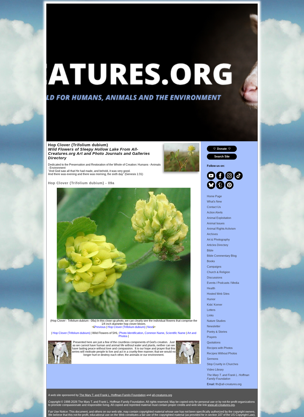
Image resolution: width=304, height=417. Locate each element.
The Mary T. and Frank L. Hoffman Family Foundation (112, 395)
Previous (100, 327)
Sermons (212, 358)
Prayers (212, 337)
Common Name (154, 332)
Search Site (222, 156)
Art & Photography (218, 239)
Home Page (214, 196)
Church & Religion (218, 272)
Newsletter (213, 326)
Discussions (214, 277)
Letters (211, 309)
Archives (212, 234)
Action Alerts (215, 212)
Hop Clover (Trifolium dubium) (126, 327)
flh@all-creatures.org (229, 384)
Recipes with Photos (220, 347)
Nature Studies (216, 320)
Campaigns (214, 266)
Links (210, 315)
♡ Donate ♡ (222, 148)
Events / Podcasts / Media (223, 282)
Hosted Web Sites (218, 293)
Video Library (215, 369)
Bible (210, 250)
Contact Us (214, 207)
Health (211, 288)
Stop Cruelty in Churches (222, 364)
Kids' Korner (214, 304)
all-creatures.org (162, 395)
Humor (211, 299)
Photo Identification (131, 332)
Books (211, 261)
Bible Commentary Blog (222, 255)
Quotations (213, 342)
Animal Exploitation (219, 217)
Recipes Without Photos (222, 353)
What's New (214, 201)
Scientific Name (175, 332)
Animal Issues (215, 223)
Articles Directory (217, 245)
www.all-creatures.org (221, 404)
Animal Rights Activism (221, 228)
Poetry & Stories (217, 331)
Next (150, 327)
